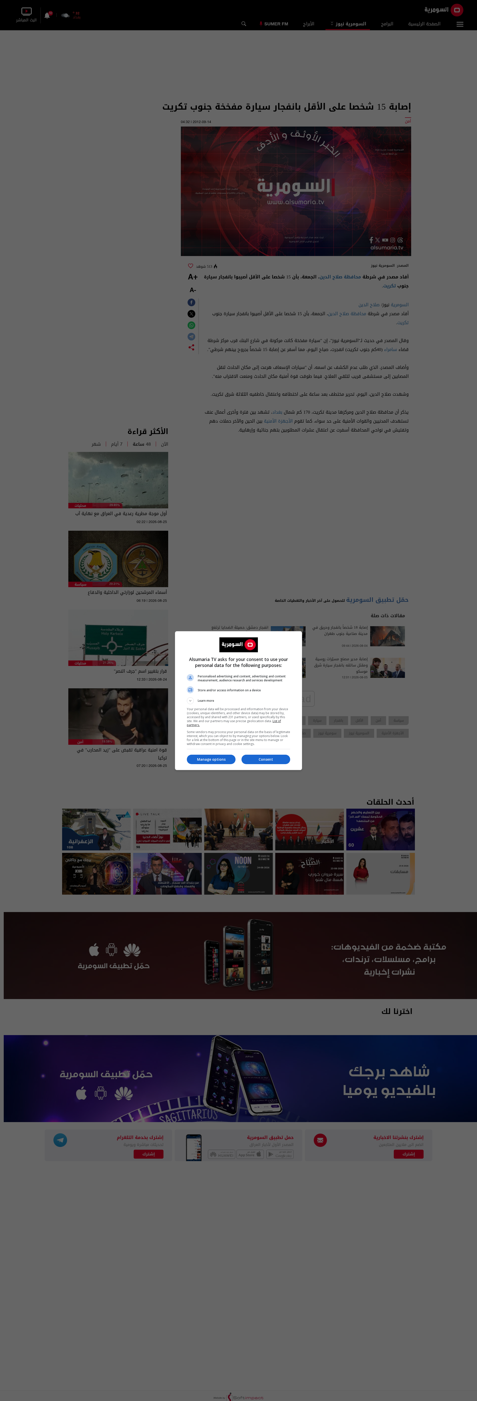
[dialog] (238, 700)
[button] (238, 700)
